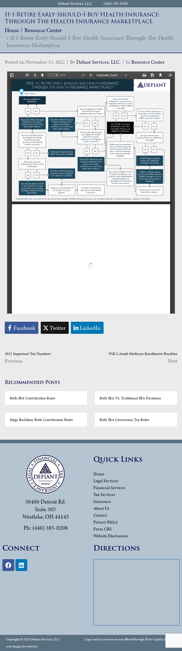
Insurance (102, 501)
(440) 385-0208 (116, 3)
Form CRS (102, 529)
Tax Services (104, 494)
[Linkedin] (21, 565)
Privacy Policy (105, 522)
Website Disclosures (110, 536)
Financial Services (109, 488)
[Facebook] (8, 565)
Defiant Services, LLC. (98, 62)
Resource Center (147, 62)
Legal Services (105, 481)
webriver (31, 646)
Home (98, 474)
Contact (100, 515)
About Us (101, 508)
